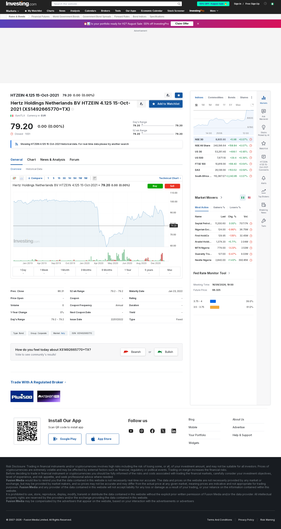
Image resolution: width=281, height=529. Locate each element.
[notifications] (265, 3)
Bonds (231, 97)
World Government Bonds (66, 16)
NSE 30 (199, 139)
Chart (31, 159)
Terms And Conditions (219, 519)
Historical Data (34, 169)
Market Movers (206, 197)
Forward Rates (122, 16)
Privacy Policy (246, 519)
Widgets (194, 442)
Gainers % (219, 207)
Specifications (157, 16)
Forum (74, 159)
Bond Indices (139, 16)
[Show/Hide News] (95, 178)
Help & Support (242, 435)
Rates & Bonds (17, 16)
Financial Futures (41, 16)
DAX (197, 170)
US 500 (199, 157)
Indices (199, 97)
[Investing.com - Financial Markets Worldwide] (21, 3)
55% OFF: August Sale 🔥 (213, 3)
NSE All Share (202, 145)
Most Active (202, 207)
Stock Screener (175, 11)
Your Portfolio (197, 435)
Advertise (239, 427)
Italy (63, 333)
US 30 (198, 151)
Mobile (193, 427)
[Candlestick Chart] (14, 178)
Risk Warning (267, 519)
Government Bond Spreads (97, 16)
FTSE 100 (200, 163)
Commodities (215, 97)
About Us (238, 419)
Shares (244, 97)
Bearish (136, 351)
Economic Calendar (151, 11)
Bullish (169, 351)
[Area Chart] (21, 178)
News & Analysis (52, 159)
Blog (191, 419)
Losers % (235, 207)
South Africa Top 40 (206, 176)
